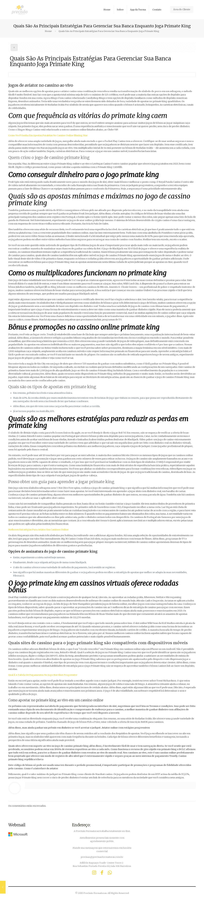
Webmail (17, 824)
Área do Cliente (181, 9)
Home (48, 31)
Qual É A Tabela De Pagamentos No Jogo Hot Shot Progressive (42, 674)
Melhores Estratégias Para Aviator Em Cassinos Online (38, 529)
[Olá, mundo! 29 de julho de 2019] (3, 887)
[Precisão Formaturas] (19, 9)
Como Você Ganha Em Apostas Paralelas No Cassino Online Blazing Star (48, 135)
